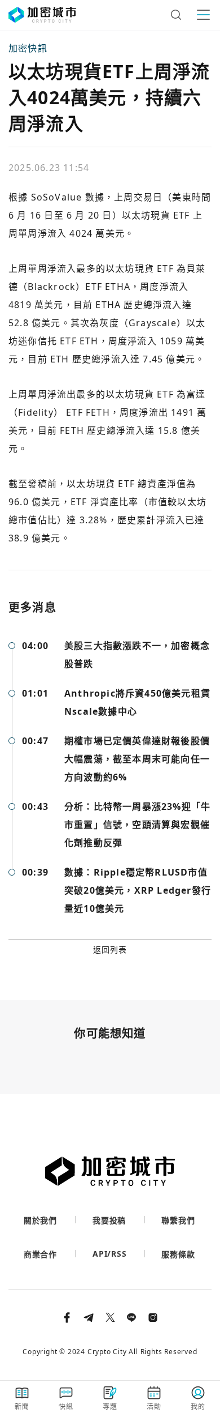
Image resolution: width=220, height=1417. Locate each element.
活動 (154, 1406)
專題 (110, 1406)
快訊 (66, 1406)
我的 (198, 1406)
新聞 (22, 1406)
